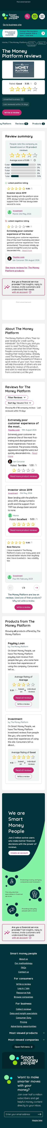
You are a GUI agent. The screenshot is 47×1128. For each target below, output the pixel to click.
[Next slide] (36, 588)
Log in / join (23, 988)
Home (4, 42)
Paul (14, 579)
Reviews (21, 123)
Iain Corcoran (18, 260)
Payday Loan (18, 257)
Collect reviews (23, 1009)
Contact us (23, 972)
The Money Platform (18, 42)
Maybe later (37, 1120)
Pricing (23, 1022)
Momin (16, 214)
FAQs (23, 967)
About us (23, 959)
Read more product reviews (23, 476)
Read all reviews (23, 697)
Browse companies (23, 997)
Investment (17, 211)
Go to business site (12, 24)
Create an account (19, 853)
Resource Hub (23, 992)
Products (38, 123)
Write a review (11, 112)
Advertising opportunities (23, 1026)
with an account (20, 292)
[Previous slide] (10, 588)
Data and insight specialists (23, 1013)
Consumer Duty (23, 1017)
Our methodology (23, 963)
